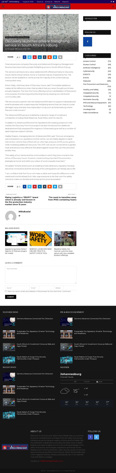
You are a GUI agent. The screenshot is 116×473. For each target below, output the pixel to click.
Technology (88, 106)
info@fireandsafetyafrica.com (51, 461)
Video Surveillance (90, 113)
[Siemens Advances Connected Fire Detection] (9, 322)
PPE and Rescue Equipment (20, 37)
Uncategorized (89, 109)
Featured (8, 37)
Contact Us (48, 1)
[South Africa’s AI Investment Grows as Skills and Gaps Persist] (9, 347)
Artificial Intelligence (91, 68)
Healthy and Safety (91, 90)
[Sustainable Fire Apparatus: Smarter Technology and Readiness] (9, 334)
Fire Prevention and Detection (95, 84)
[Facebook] (90, 437)
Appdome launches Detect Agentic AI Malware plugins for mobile (16, 251)
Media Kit (57, 1)
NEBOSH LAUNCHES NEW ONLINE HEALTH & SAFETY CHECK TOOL (41, 251)
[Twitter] (96, 437)
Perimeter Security (91, 99)
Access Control (89, 61)
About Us (40, 1)
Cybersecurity (88, 71)
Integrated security (91, 93)
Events (86, 78)
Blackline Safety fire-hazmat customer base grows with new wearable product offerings (64, 252)
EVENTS (86, 74)
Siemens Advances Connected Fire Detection (35, 319)
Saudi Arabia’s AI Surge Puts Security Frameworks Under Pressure (31, 358)
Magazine (65, 1)
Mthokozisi (10, 49)
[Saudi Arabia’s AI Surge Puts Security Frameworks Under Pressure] (9, 360)
